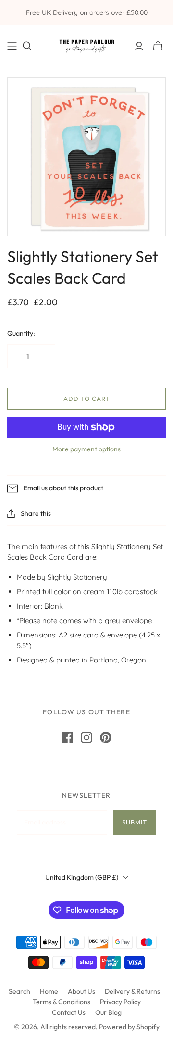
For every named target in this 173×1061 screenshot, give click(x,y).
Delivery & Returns (132, 991)
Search (19, 991)
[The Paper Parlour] (86, 44)
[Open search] (27, 46)
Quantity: (21, 333)
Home (49, 991)
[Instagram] (86, 737)
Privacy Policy (120, 1002)
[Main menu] (12, 46)
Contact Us (69, 1012)
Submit (134, 822)
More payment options (86, 449)
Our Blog (108, 1012)
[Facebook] (67, 737)
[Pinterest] (105, 737)
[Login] (139, 46)
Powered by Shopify (129, 1027)
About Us (81, 991)
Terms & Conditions (61, 1002)
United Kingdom (81, 877)
